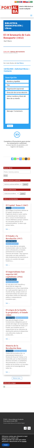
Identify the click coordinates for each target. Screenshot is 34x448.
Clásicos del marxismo (17, 52)
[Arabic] (31, 2)
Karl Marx (8, 41)
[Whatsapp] (15, 159)
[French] (22, 2)
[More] (29, 159)
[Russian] (27, 2)
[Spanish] (15, 2)
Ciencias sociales (7, 53)
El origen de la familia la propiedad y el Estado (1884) (17, 312)
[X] (26, 159)
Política (16, 53)
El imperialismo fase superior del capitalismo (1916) (15, 274)
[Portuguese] (18, 2)
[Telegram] (12, 159)
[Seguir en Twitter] (29, 428)
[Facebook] (20, 159)
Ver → (8, 229)
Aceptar (6, 445)
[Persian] (29, 2)
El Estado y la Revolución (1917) (14, 237)
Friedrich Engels (10, 317)
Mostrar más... (17, 378)
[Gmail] (18, 159)
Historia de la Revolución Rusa (13, 346)
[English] (20, 2)
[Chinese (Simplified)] (25, 2)
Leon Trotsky (9, 351)
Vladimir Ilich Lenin (11, 241)
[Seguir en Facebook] (25, 428)
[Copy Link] (23, 159)
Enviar (10, 126)
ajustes (24, 441)
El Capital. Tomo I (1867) (17, 205)
